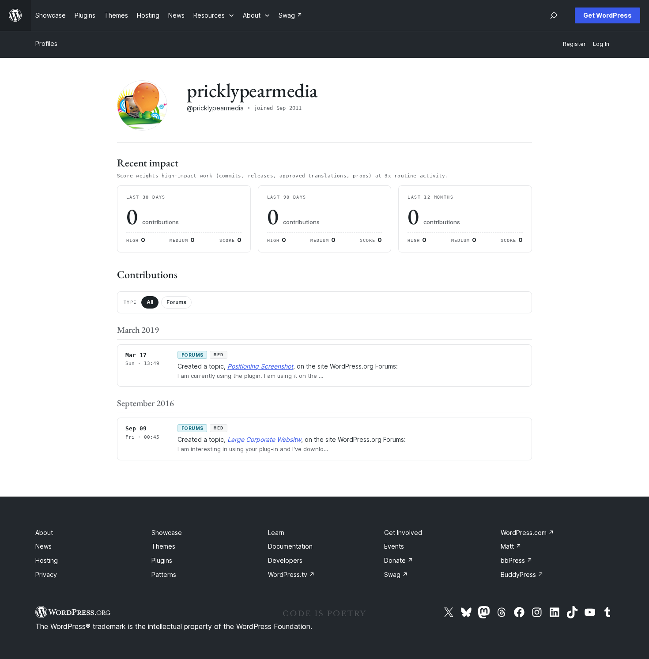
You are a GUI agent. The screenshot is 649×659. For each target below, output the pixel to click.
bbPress (516, 560)
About (44, 532)
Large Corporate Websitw (264, 439)
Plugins (161, 560)
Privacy (46, 574)
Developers (285, 560)
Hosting (46, 560)
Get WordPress (607, 15)
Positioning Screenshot (260, 366)
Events (394, 546)
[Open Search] (553, 15)
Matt (511, 546)
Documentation (290, 546)
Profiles (46, 43)
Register (574, 44)
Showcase (166, 532)
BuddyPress (522, 574)
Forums (176, 302)
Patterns (163, 574)
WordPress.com (527, 532)
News (43, 546)
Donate (398, 560)
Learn (276, 532)
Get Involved (403, 532)
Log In (601, 44)
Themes (163, 546)
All (150, 302)
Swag (396, 574)
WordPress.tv (291, 574)
